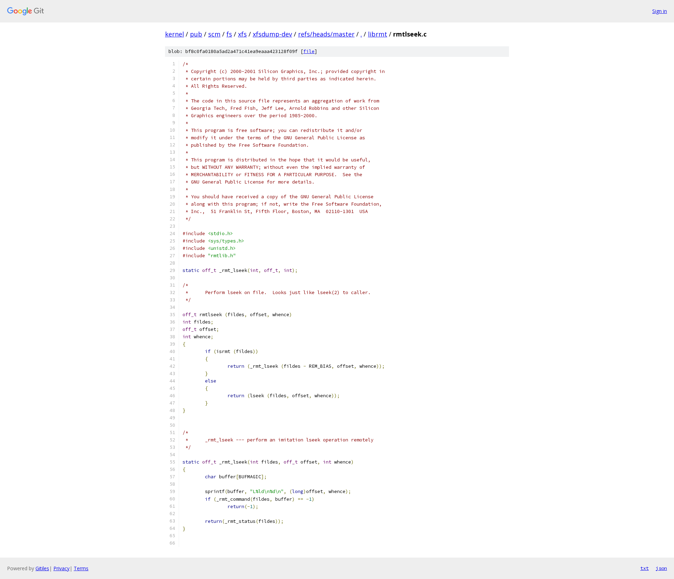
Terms (81, 568)
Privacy (61, 568)
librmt (377, 34)
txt (644, 568)
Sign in (659, 11)
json (661, 568)
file (309, 51)
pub (196, 34)
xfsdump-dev (272, 34)
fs (229, 34)
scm (214, 34)
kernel (174, 34)
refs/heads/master (326, 34)
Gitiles (42, 568)
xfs (242, 34)
